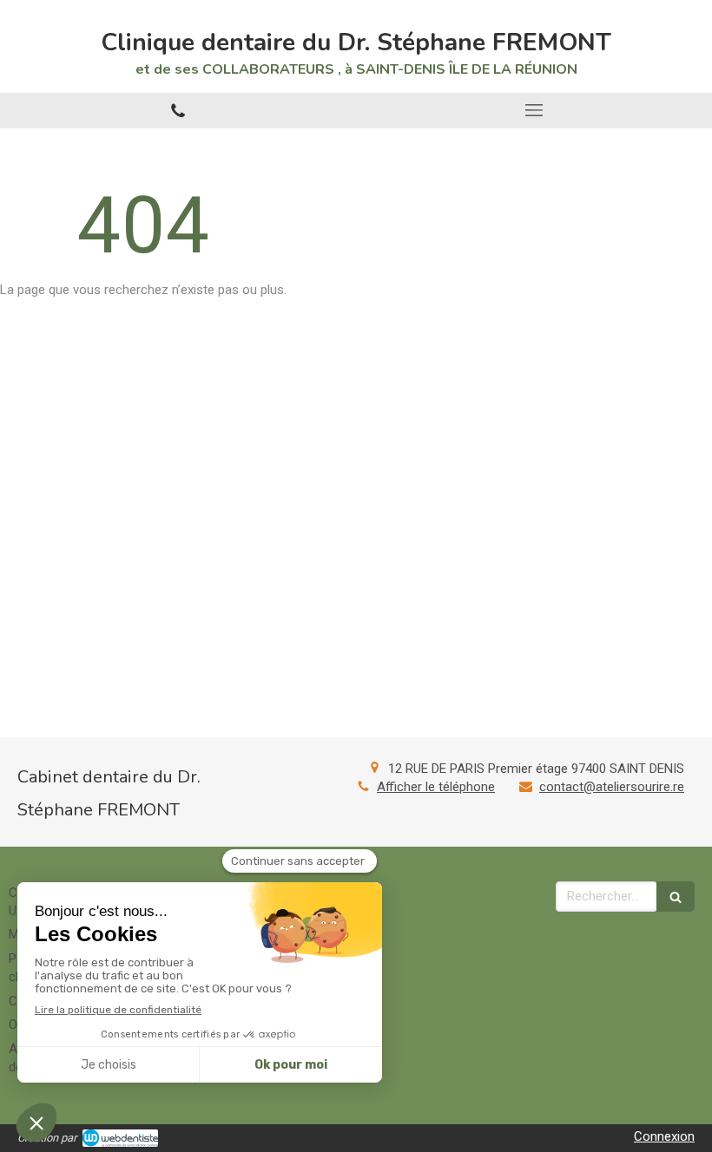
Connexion (664, 1136)
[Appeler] (178, 110)
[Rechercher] (675, 896)
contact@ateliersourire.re (611, 787)
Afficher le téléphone (436, 787)
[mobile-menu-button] (534, 110)
